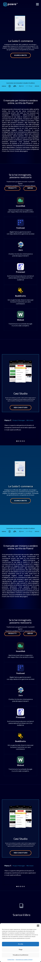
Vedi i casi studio (20, 407)
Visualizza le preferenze (20, 955)
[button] (38, 926)
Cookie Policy (11, 959)
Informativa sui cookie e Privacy (24, 959)
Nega (20, 949)
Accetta (20, 944)
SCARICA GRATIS (20, 55)
